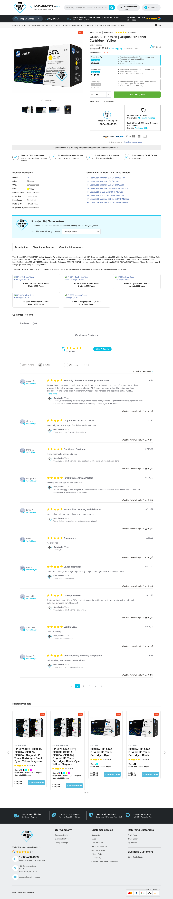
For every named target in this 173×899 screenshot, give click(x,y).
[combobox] (89, 7)
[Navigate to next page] (101, 686)
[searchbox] (28, 365)
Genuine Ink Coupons (63, 839)
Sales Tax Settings (135, 857)
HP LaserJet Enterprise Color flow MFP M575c (107, 188)
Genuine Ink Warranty (71, 247)
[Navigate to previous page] (71, 686)
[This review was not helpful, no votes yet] (150, 411)
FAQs (93, 839)
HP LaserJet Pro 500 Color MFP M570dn (104, 192)
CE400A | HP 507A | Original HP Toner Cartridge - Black (139, 752)
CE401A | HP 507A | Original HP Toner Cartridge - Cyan (101, 752)
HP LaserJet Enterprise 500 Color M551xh (105, 185)
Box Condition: (99, 52)
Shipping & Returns (43, 247)
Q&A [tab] (35, 323)
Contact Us (95, 835)
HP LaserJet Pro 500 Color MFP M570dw (105, 195)
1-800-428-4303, (43, 6)
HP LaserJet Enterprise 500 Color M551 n (105, 181)
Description (21, 247)
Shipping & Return (98, 850)
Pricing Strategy (61, 843)
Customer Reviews (62, 835)
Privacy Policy (96, 854)
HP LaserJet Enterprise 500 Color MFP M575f (107, 202)
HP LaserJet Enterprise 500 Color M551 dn (105, 178)
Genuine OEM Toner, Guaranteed (104, 862)
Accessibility (96, 858)
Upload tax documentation (133, 142)
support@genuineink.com (29, 877)
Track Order (133, 839)
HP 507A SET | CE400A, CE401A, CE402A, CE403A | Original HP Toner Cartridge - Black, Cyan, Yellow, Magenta (28, 755)
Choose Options (36, 783)
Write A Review (102, 349)
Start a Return (97, 843)
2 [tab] (88, 792)
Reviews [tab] (24, 323)
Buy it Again (54, 19)
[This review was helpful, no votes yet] (146, 411)
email (58, 7)
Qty (96, 94)
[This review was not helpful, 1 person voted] (150, 440)
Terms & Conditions (99, 846)
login (126, 9)
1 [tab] (85, 792)
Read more (52, 394)
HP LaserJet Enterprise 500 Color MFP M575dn (107, 199)
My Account (132, 843)
